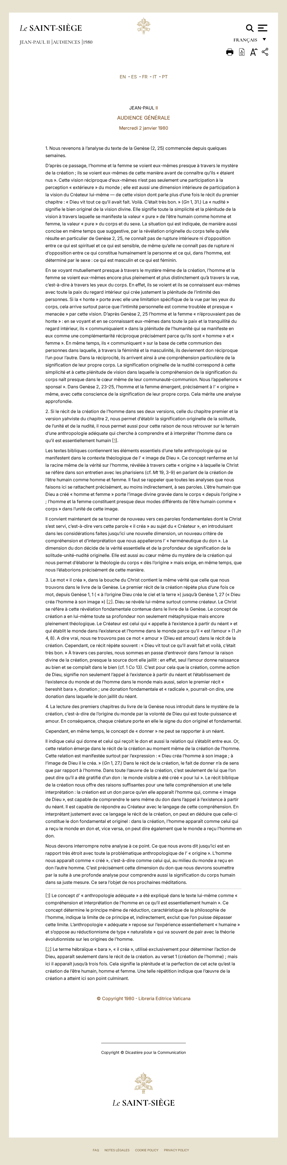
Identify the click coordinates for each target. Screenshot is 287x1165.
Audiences (67, 42)
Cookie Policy (146, 1150)
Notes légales (117, 1150)
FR (144, 77)
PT (165, 77)
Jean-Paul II (35, 42)
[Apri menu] (261, 28)
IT (155, 77)
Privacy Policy (176, 1150)
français (246, 41)
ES (134, 77)
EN (123, 77)
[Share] (266, 53)
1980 (87, 42)
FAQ (96, 1150)
